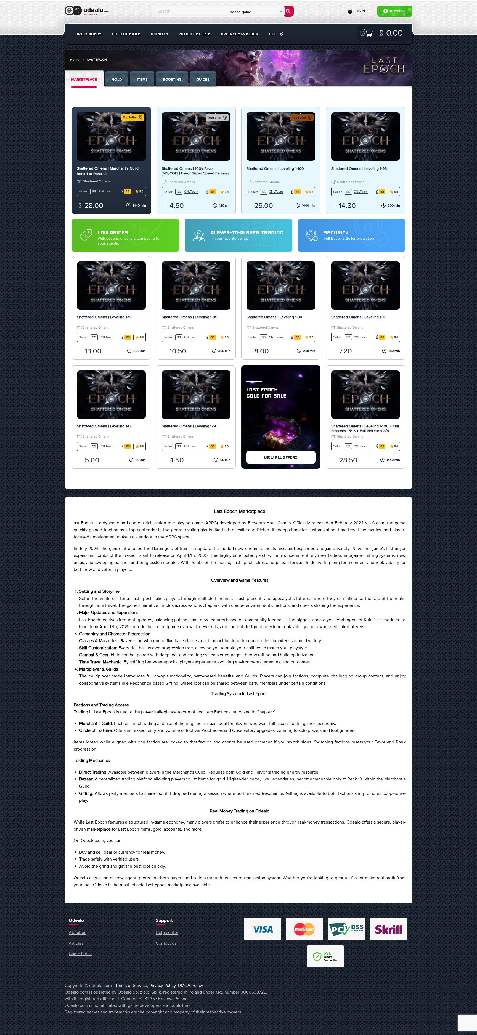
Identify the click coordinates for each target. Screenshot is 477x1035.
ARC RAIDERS (88, 34)
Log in (359, 11)
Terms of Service (131, 985)
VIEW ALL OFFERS (281, 457)
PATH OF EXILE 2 (194, 34)
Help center (167, 932)
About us (77, 932)
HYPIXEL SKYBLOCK (239, 34)
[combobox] (251, 12)
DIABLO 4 (159, 34)
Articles (76, 943)
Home (74, 60)
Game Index (80, 953)
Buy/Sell (397, 11)
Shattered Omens (96, 181)
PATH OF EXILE (126, 34)
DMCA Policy (190, 985)
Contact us (166, 943)
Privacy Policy (162, 985)
